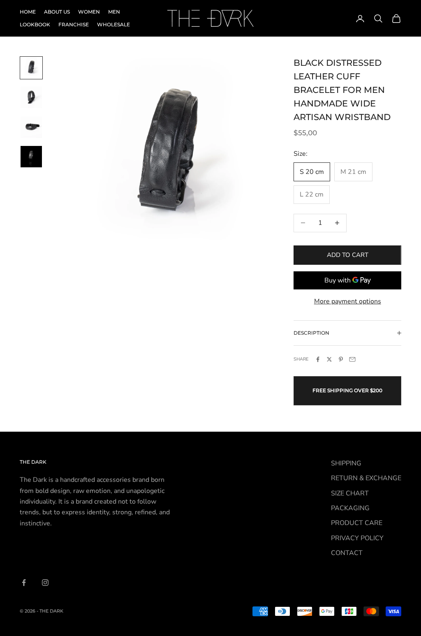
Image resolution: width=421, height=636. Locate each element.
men (114, 12)
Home (28, 12)
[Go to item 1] (31, 67)
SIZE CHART (350, 493)
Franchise (73, 24)
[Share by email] (352, 359)
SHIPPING (346, 463)
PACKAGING (350, 508)
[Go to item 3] (31, 127)
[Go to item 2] (31, 97)
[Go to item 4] (31, 156)
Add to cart (347, 255)
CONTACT (347, 552)
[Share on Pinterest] (341, 359)
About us (57, 12)
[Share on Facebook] (318, 359)
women (89, 12)
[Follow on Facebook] (24, 582)
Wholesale (113, 24)
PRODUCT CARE (356, 522)
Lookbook (35, 24)
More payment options (347, 301)
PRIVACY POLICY (357, 538)
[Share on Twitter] (329, 359)
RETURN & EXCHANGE (366, 478)
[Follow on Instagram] (45, 582)
